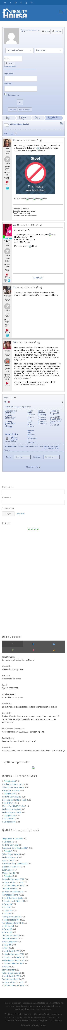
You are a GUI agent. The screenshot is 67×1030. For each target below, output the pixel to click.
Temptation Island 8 (11, 935)
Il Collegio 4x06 (9, 781)
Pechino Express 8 (10, 845)
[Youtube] (26, 2)
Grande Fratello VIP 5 (11, 951)
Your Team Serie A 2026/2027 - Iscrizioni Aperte (23, 731)
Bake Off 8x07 (8, 818)
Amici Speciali (8, 926)
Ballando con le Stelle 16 (13, 901)
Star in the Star (8, 969)
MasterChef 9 (8, 860)
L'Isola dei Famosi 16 (11, 866)
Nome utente (8, 487)
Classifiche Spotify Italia (12, 669)
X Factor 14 (7, 904)
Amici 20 (6, 966)
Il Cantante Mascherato (12, 963)
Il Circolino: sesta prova (12, 697)
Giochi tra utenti (9, 694)
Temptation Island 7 (11, 895)
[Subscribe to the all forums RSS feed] (5, 402)
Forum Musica (8, 657)
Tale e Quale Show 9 (11, 973)
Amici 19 (6, 948)
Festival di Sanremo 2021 (13, 954)
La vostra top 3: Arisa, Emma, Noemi (18, 660)
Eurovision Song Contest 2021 (15, 848)
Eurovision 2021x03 (10, 790)
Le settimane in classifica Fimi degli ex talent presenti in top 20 (29, 707)
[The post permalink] (37, 140)
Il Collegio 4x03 (9, 793)
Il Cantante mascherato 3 (13, 985)
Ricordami (9, 508)
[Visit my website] (5, 280)
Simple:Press (32, 467)
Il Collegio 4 (7, 841)
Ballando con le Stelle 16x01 (14, 800)
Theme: (8, 457)
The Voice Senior (9, 888)
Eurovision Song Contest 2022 (15, 863)
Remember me (13, 95)
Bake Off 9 (6, 944)
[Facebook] (10, 2)
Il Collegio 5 (7, 851)
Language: (36, 457)
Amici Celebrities (9, 941)
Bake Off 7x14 (8, 803)
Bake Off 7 (6, 907)
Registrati (21, 513)
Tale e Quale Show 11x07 (13, 787)
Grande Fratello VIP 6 (11, 976)
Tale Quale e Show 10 (11, 916)
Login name (8, 74)
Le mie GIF (38, 277)
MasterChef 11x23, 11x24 (13, 806)
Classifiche (7, 666)
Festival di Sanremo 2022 (13, 879)
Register (58, 31)
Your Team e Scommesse (13, 728)
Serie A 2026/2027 (10, 688)
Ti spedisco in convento (12, 838)
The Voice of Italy (22, 118)
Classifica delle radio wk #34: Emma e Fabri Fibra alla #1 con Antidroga (33, 750)
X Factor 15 (7, 932)
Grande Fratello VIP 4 (11, 920)
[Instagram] (31, 2)
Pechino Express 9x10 (11, 809)
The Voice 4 (37, 118)
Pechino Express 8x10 (11, 796)
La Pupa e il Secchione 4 (12, 882)
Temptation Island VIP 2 (12, 923)
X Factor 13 (7, 929)
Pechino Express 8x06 (11, 812)
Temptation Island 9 (11, 979)
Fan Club (6, 675)
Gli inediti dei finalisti (53, 118)
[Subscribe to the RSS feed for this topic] (61, 123)
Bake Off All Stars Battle (12, 898)
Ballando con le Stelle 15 (13, 957)
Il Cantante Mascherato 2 (13, 885)
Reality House (8, 738)
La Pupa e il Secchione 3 (12, 891)
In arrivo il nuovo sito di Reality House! (19, 741)
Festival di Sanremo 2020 (13, 960)
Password (7, 84)
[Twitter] (5, 2)
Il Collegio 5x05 (9, 815)
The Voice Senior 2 (10, 938)
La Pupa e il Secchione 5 (12, 982)
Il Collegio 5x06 (9, 821)
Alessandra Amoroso (11, 678)
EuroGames (7, 870)
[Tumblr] (21, 2)
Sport (4, 685)
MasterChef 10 (8, 873)
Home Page (8, 118)
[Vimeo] (15, 2)
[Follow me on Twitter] (7, 188)
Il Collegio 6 (7, 876)
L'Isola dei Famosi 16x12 (13, 784)
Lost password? (24, 110)
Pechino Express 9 (10, 857)
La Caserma (7, 910)
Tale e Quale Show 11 (11, 854)
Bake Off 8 (6, 913)
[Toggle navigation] (61, 12)
